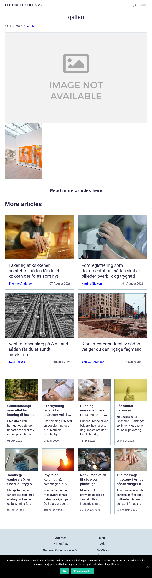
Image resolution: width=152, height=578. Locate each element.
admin (30, 26)
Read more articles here (76, 190)
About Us (103, 549)
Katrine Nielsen (92, 283)
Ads (102, 543)
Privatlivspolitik (82, 571)
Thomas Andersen (21, 283)
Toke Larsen (17, 362)
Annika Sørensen (93, 362)
